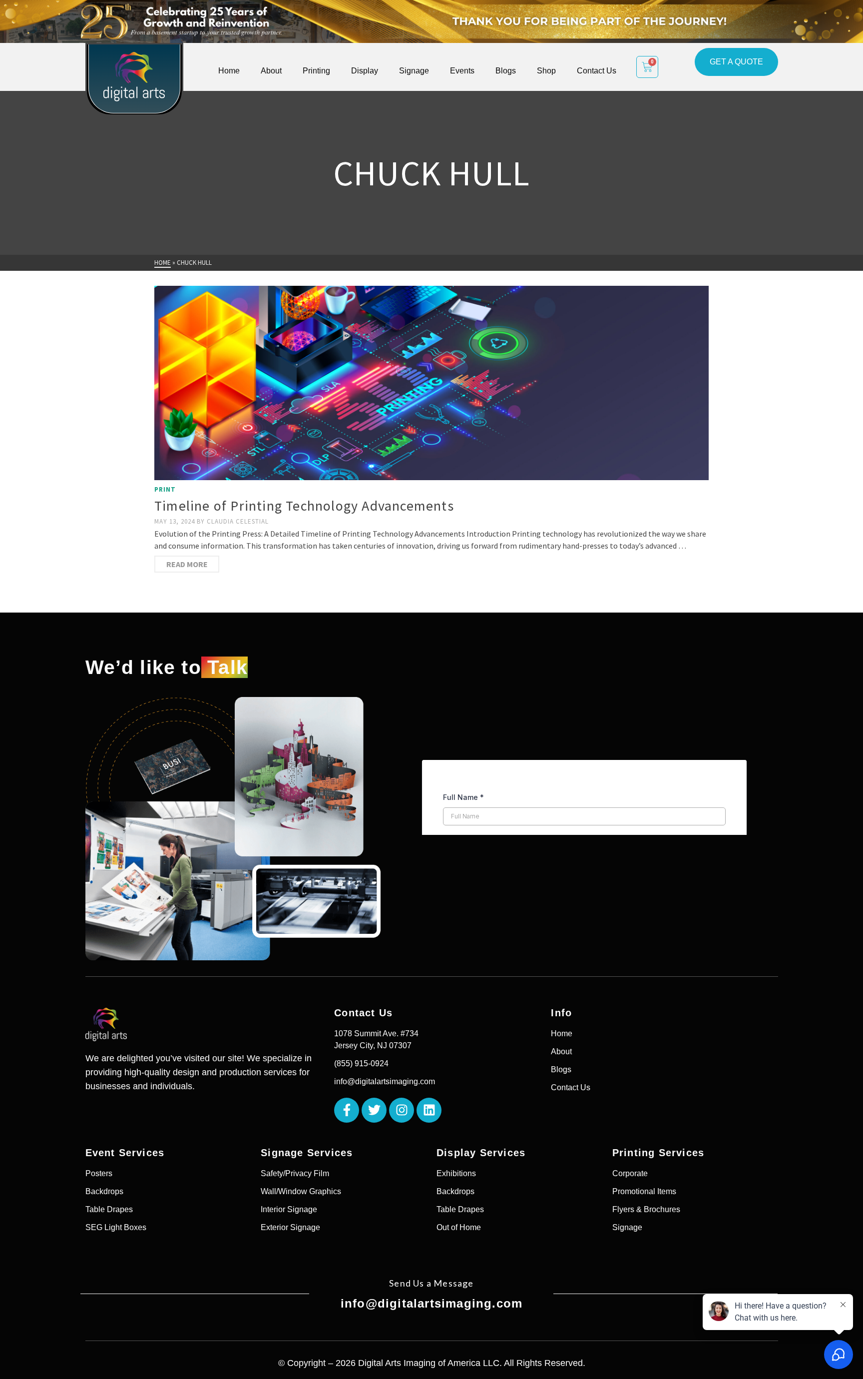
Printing (316, 70)
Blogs (505, 70)
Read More (187, 564)
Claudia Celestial (238, 521)
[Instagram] (401, 1110)
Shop (546, 70)
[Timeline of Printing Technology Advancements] (431, 383)
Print (165, 489)
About (271, 70)
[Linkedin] (429, 1110)
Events (462, 70)
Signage (414, 70)
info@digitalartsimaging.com (431, 1303)
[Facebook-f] (346, 1110)
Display (364, 70)
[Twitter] (374, 1110)
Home (229, 70)
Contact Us (596, 70)
